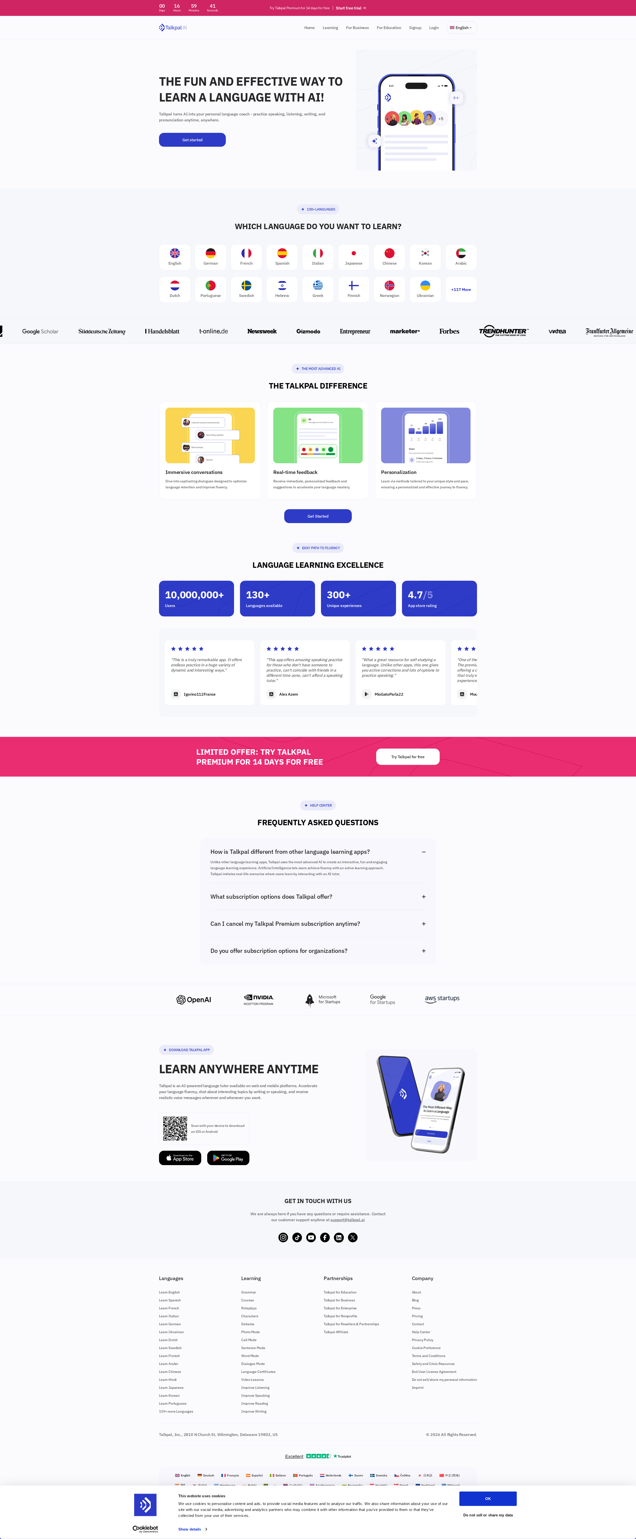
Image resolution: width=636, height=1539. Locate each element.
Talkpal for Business (339, 1300)
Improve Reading (254, 1403)
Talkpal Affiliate (336, 1332)
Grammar (248, 1292)
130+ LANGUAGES (321, 209)
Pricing (417, 1316)
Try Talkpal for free (408, 756)
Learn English (169, 1292)
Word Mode (250, 1356)
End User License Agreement (434, 1371)
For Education (389, 27)
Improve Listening (255, 1387)
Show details (189, 1529)
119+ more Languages (176, 1411)
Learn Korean (169, 1395)
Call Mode (249, 1340)
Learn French (169, 1308)
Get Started (318, 516)
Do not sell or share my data (488, 1515)
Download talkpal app (189, 1050)
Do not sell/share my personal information (444, 1379)
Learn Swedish (170, 1348)
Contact (418, 1324)
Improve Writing (254, 1411)
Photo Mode (250, 1332)
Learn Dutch (168, 1340)
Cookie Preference (426, 1348)
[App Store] (180, 1158)
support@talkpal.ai (347, 1219)
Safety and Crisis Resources (433, 1363)
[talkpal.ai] (173, 28)
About (416, 1292)
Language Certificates (258, 1371)
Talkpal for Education (340, 1292)
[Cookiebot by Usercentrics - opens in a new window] (145, 1529)
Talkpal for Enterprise (340, 1308)
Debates (247, 1324)
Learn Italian (169, 1316)
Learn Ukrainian (171, 1332)
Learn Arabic (168, 1363)
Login (434, 27)
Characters (249, 1316)
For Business (357, 27)
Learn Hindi (168, 1379)
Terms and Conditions (428, 1356)
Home (309, 27)
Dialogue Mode (253, 1363)
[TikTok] (297, 1238)
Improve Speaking (255, 1395)
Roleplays (249, 1308)
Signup (415, 27)
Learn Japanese (171, 1387)
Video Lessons (252, 1379)
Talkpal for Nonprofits (340, 1316)
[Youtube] (311, 1238)
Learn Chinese (170, 1371)
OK (488, 1499)
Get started (192, 139)
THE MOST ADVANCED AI (321, 368)
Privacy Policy (423, 1340)
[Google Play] (228, 1158)
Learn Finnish (169, 1356)
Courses (247, 1300)
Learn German (170, 1324)
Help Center (321, 805)
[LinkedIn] (339, 1238)
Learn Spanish (170, 1300)
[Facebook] (325, 1238)
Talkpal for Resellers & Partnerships (351, 1324)
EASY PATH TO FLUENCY (321, 548)
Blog (415, 1300)
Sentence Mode (253, 1348)
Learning (330, 27)
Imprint (418, 1387)
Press (416, 1308)
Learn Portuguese (172, 1403)
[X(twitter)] (353, 1238)
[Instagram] (283, 1238)
